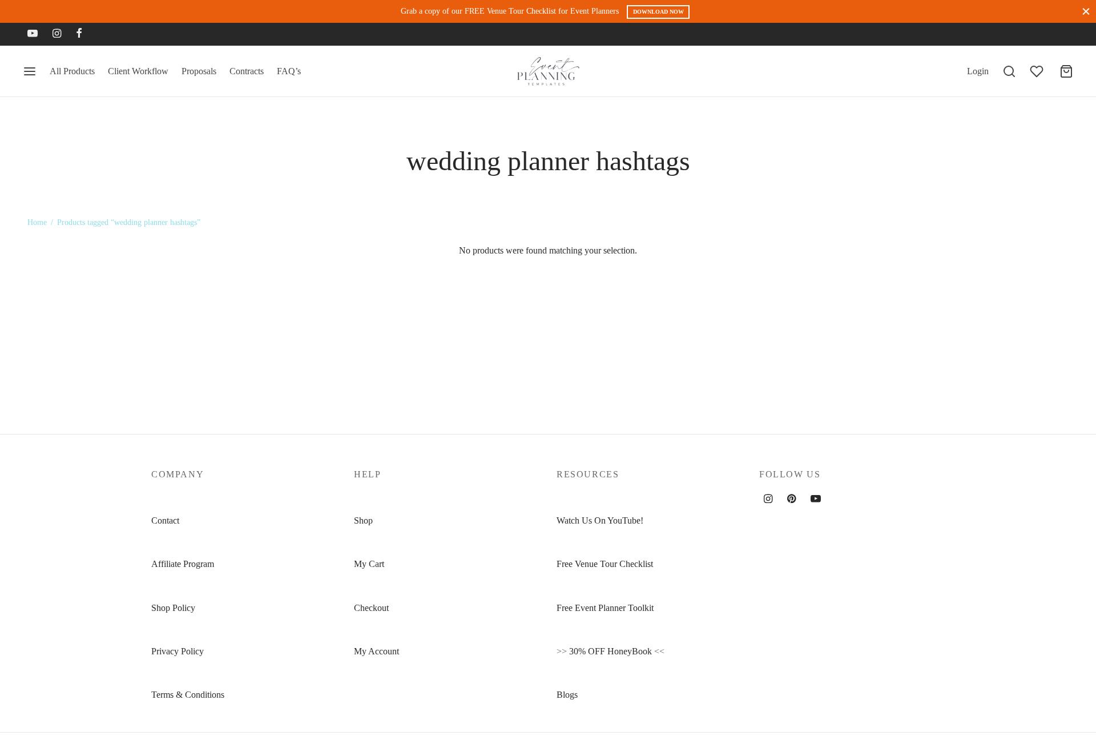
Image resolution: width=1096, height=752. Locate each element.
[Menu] (30, 71)
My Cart (369, 564)
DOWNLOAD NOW (658, 12)
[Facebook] (79, 34)
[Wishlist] (1038, 71)
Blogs (567, 694)
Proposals (199, 71)
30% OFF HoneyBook (610, 651)
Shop (363, 520)
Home (37, 222)
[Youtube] (32, 34)
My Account (376, 651)
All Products (72, 71)
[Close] (1086, 11)
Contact (165, 520)
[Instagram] (57, 34)
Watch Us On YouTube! (600, 520)
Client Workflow (138, 71)
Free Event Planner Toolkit (605, 608)
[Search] (1009, 71)
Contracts (246, 71)
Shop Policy (173, 608)
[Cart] (1066, 71)
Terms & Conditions (187, 694)
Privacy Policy (177, 651)
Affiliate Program (182, 564)
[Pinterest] (791, 499)
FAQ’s (289, 71)
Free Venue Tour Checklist (605, 564)
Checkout (371, 608)
